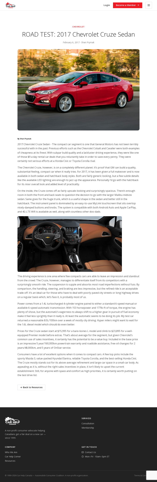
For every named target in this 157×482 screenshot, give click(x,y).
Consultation (88, 423)
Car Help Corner (13, 456)
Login (107, 5)
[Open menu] (148, 5)
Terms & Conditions (143, 475)
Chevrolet (78, 26)
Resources (10, 460)
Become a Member (126, 5)
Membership (88, 427)
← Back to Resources (31, 387)
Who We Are (11, 452)
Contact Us (90, 452)
